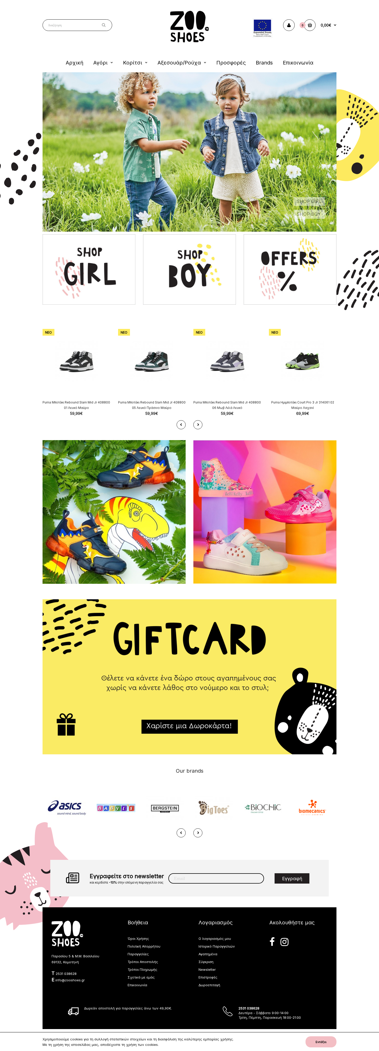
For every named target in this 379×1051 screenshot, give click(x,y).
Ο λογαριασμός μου (215, 938)
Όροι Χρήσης (138, 938)
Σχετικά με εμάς (141, 977)
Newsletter (207, 969)
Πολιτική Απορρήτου (144, 946)
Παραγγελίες (138, 954)
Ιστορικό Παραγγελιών (217, 946)
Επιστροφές (208, 977)
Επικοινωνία (137, 985)
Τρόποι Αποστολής (143, 962)
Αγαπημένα (208, 954)
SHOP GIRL (309, 201)
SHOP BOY (309, 214)
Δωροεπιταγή (209, 985)
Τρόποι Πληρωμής (142, 969)
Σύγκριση (206, 962)
